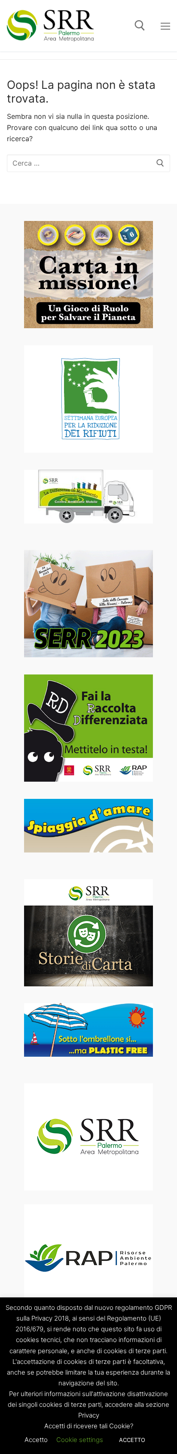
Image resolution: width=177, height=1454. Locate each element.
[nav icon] (165, 26)
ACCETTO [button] (132, 1439)
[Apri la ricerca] (140, 25)
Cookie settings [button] (79, 1440)
